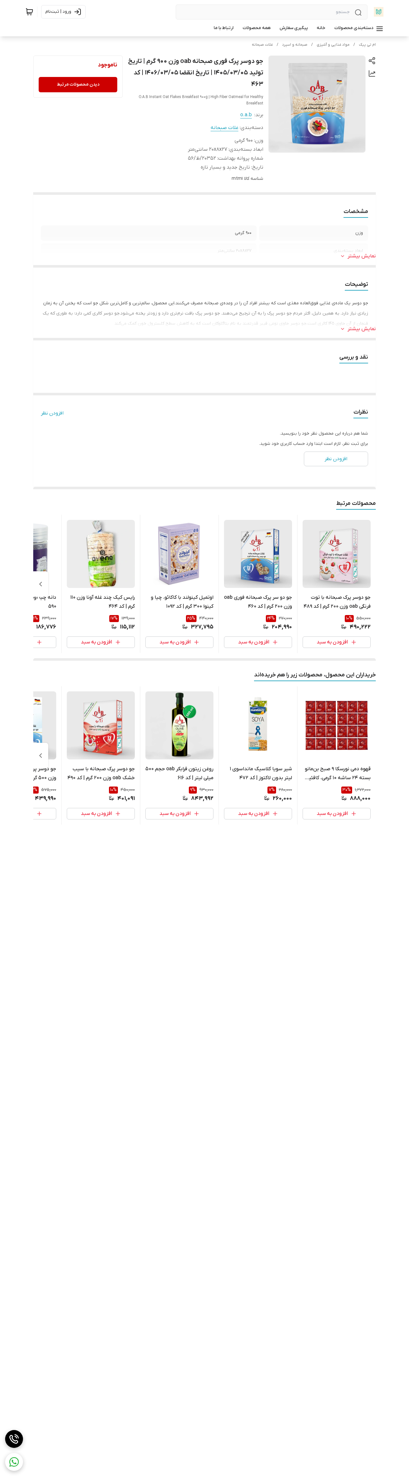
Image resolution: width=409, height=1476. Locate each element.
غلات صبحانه (262, 44)
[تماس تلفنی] (14, 1439)
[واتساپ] (14, 1462)
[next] (40, 584)
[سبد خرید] (29, 12)
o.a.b (246, 115)
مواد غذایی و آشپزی (333, 44)
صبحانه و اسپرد (294, 44)
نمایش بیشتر (362, 256)
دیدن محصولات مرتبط (78, 84)
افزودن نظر (52, 413)
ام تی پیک (367, 44)
